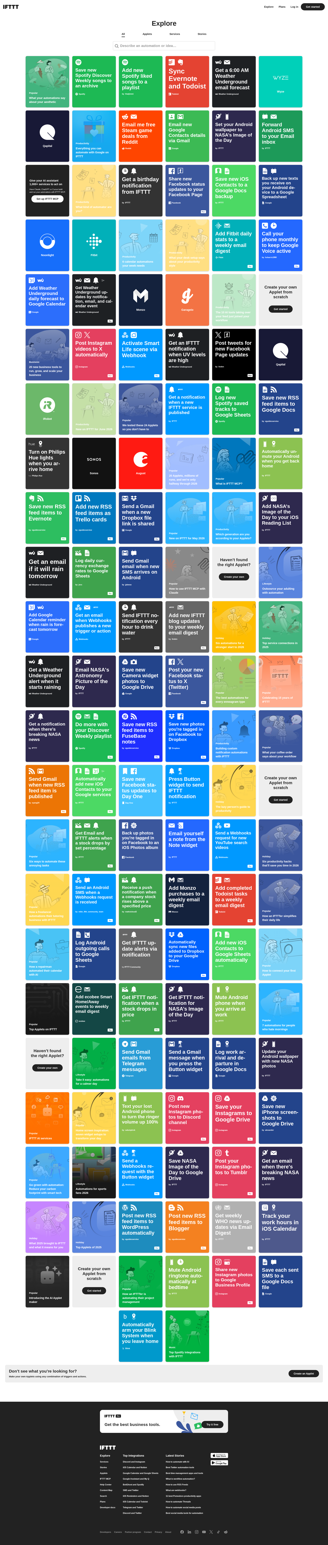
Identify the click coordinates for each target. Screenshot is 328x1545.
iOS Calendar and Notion (135, 1467)
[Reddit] (225, 1532)
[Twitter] (211, 1532)
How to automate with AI (177, 1462)
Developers (105, 1532)
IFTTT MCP (105, 1479)
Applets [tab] (147, 34)
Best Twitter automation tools (180, 1467)
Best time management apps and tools (184, 1473)
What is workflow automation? (180, 1479)
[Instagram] (196, 1532)
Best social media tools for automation (184, 1513)
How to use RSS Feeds (177, 1485)
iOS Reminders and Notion (136, 1496)
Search (103, 1496)
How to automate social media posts (183, 1507)
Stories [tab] (202, 34)
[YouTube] (204, 1532)
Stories (103, 1467)
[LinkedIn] (189, 1532)
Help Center (105, 1485)
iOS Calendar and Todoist (135, 1502)
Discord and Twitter (132, 1513)
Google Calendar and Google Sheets (140, 1473)
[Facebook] (182, 1532)
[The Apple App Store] (219, 1456)
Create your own (234, 576)
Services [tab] (175, 34)
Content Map (106, 1490)
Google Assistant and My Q (136, 1479)
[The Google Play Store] (219, 1463)
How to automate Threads (178, 1502)
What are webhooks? (176, 1490)
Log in (294, 7)
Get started (313, 6)
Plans (282, 7)
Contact (148, 1532)
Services (104, 1462)
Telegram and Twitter (133, 1507)
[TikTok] (218, 1532)
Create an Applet (304, 1373)
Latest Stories (175, 1455)
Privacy (158, 1532)
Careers (118, 1532)
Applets (103, 1473)
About (168, 1532)
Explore (269, 7)
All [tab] (123, 34)
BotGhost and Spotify (133, 1485)
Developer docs (107, 1507)
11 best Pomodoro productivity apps (183, 1496)
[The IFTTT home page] (11, 6)
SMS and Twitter (131, 1490)
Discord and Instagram (134, 1462)
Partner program (133, 1532)
